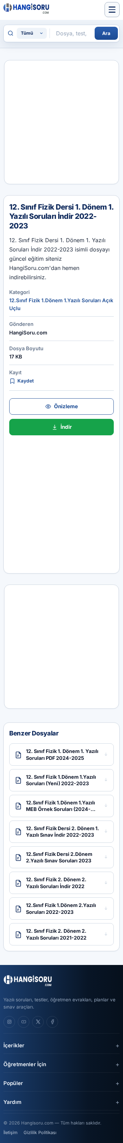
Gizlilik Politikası (40, 1132)
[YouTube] (23, 1022)
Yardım (12, 1102)
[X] (38, 1022)
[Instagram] (9, 1022)
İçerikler (13, 1045)
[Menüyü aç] (112, 9)
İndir (66, 427)
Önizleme (66, 406)
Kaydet (25, 381)
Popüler (13, 1083)
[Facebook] (52, 1022)
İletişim (10, 1132)
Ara (106, 33)
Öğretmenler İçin (24, 1064)
